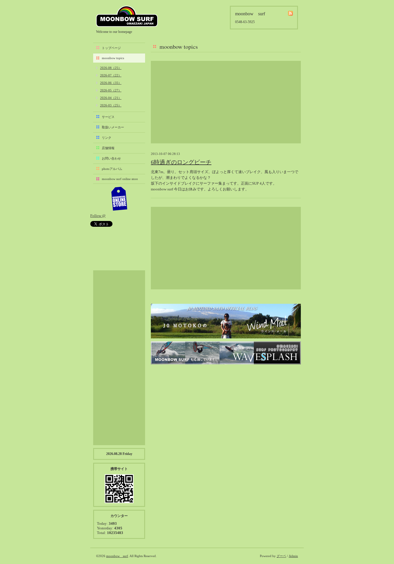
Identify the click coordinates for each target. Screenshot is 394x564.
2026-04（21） (110, 98)
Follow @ (98, 215)
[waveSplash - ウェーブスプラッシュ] (226, 352)
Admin (293, 556)
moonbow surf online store (120, 179)
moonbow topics (113, 58)
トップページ (111, 48)
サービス (108, 117)
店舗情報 (108, 148)
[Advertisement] (226, 102)
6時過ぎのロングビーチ (181, 162)
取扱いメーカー (113, 127)
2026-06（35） (110, 83)
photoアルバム (112, 168)
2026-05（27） (110, 90)
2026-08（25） (110, 68)
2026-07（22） (110, 75)
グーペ (281, 556)
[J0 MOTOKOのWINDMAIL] (226, 321)
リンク (106, 137)
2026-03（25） (110, 105)
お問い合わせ (111, 158)
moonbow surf (127, 16)
